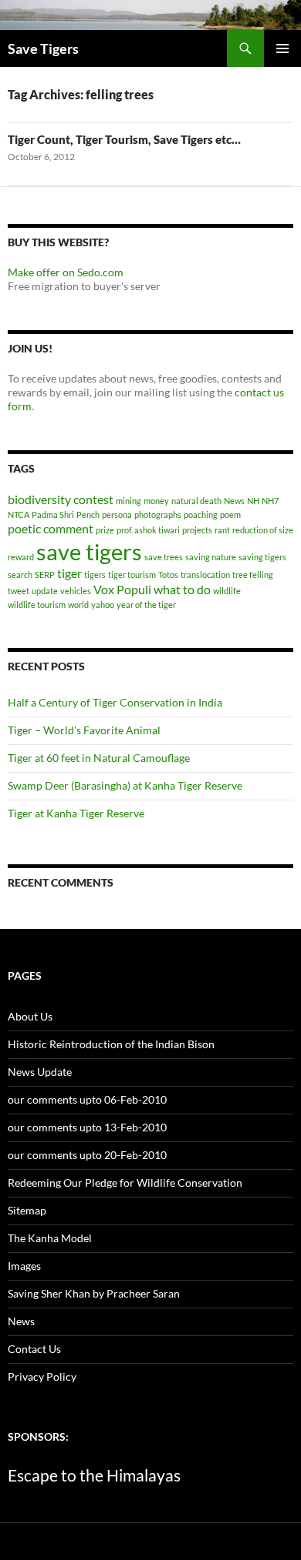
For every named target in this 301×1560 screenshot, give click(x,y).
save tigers (89, 551)
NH (253, 501)
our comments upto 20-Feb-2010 (87, 1154)
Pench (88, 514)
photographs (157, 514)
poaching (201, 514)
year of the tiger (146, 605)
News (234, 501)
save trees (163, 557)
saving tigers (262, 557)
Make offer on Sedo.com (65, 272)
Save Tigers (43, 48)
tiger (69, 573)
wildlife (227, 591)
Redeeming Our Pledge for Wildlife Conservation (125, 1182)
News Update (40, 1071)
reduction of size (262, 530)
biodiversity (39, 499)
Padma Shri (53, 514)
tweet (18, 591)
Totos (168, 575)
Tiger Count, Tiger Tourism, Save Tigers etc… (124, 139)
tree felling (252, 575)
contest (93, 499)
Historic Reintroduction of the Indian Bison (111, 1044)
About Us (30, 1016)
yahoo (102, 605)
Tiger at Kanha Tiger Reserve (76, 813)
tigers (95, 575)
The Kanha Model (50, 1237)
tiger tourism (132, 575)
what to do (182, 589)
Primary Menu (282, 48)
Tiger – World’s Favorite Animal (84, 730)
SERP (45, 575)
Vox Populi (122, 589)
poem (230, 514)
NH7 (270, 501)
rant (222, 530)
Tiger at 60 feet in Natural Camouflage (99, 757)
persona (117, 514)
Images (24, 1265)
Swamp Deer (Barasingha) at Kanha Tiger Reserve (125, 785)
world (78, 605)
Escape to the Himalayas (94, 1475)
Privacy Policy (42, 1376)
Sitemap (27, 1210)
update (45, 591)
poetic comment (50, 528)
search (20, 575)
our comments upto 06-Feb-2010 (87, 1099)
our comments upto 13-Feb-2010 (87, 1127)
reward (21, 557)
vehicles (75, 591)
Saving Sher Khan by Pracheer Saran (94, 1293)
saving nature (210, 557)
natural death (196, 501)
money (156, 501)
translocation (205, 575)
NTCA (18, 514)
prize (105, 530)
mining (128, 501)
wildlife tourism (37, 605)
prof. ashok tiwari (148, 530)
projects (197, 530)
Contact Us (34, 1348)
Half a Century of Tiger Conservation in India (115, 702)
